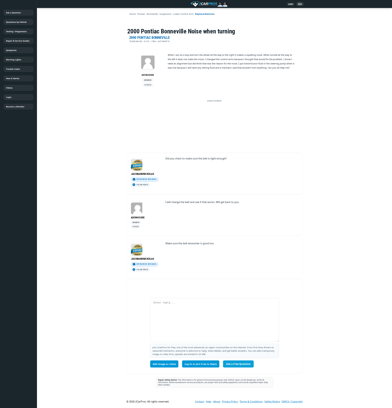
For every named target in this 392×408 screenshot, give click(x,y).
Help (208, 401)
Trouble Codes (13, 69)
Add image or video (164, 363)
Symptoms (11, 50)
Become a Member (15, 106)
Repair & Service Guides (17, 40)
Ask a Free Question (238, 364)
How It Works (12, 78)
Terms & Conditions (251, 401)
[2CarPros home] (193, 4)
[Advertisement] (214, 125)
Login (291, 3)
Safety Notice (272, 401)
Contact (199, 401)
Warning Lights (13, 59)
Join (300, 3)
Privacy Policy (230, 401)
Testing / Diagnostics (16, 31)
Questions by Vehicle (16, 22)
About (216, 401)
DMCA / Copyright (292, 401)
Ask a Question (13, 12)
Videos (9, 87)
